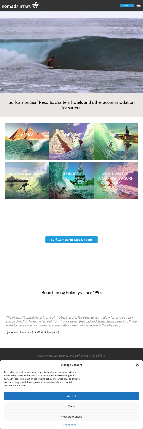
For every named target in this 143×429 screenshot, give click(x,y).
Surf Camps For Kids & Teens (72, 240)
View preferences (71, 416)
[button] (137, 365)
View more (27, 141)
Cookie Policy (69, 424)
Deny (71, 406)
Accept (71, 396)
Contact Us (127, 5)
